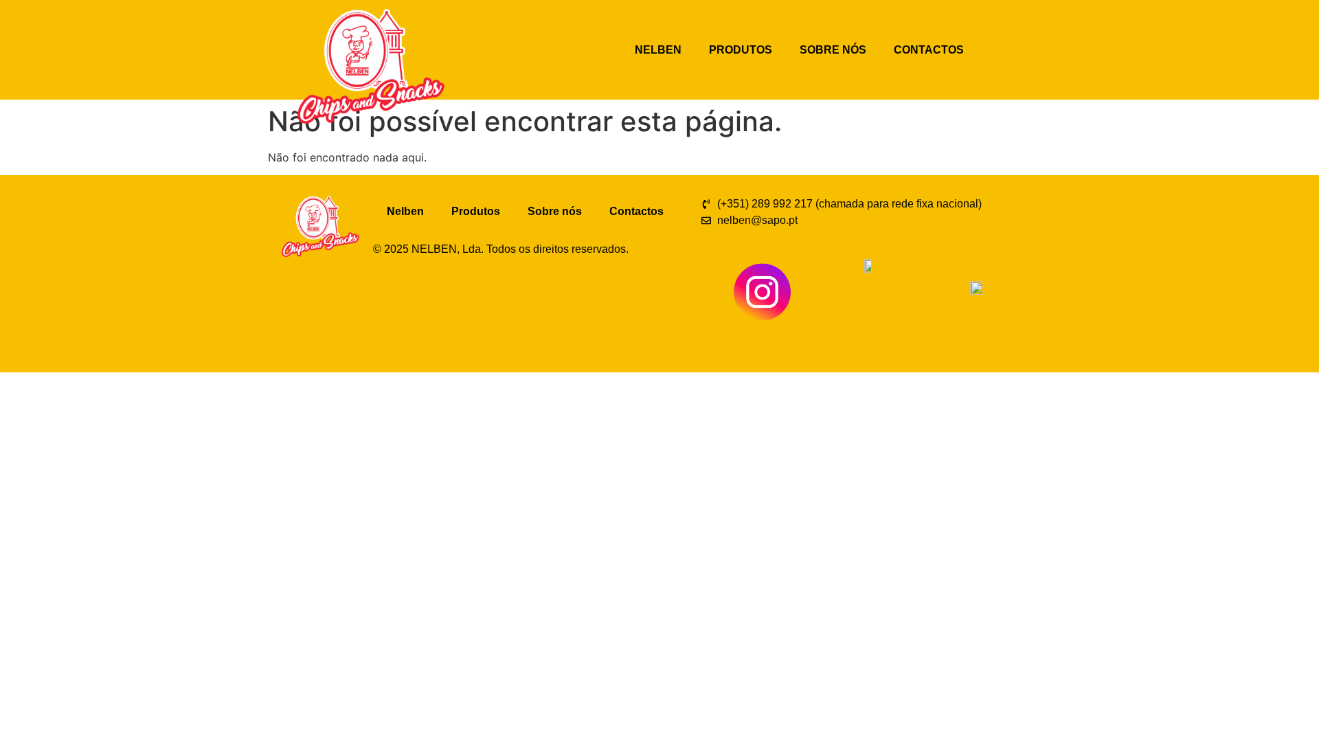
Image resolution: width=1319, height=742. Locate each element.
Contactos (929, 50)
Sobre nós (833, 50)
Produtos (740, 50)
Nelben (658, 50)
